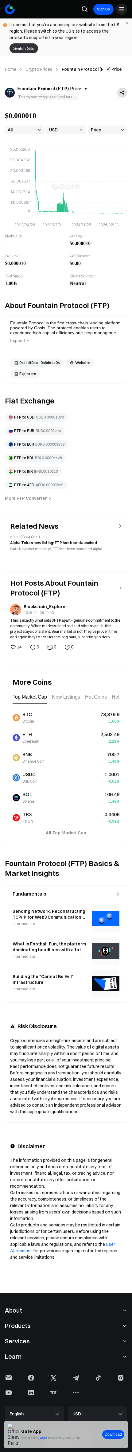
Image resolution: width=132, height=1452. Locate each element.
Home (10, 69)
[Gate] (10, 9)
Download (113, 1434)
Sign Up (103, 9)
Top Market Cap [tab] (30, 697)
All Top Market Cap (66, 833)
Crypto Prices (38, 69)
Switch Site (23, 48)
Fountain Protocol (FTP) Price (92, 69)
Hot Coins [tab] (96, 697)
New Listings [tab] (66, 697)
